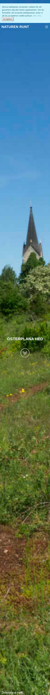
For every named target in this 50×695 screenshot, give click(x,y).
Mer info (37, 15)
